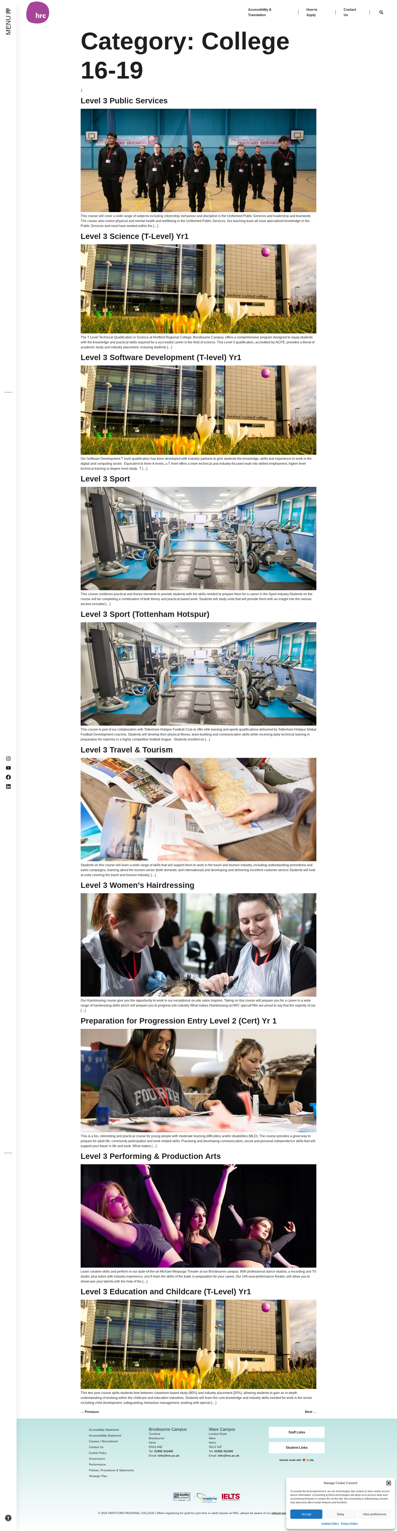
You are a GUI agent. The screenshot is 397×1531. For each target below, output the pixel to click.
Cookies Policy (330, 1523)
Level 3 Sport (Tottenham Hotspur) (145, 614)
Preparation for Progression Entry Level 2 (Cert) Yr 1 (179, 1020)
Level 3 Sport (105, 478)
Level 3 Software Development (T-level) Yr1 (161, 357)
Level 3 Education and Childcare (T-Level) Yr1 (166, 1291)
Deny (340, 1514)
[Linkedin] (8, 786)
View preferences (374, 1514)
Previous (90, 1412)
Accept (306, 1514)
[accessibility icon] (8, 1518)
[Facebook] (8, 777)
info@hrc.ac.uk (168, 1455)
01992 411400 (163, 1451)
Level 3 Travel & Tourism (127, 749)
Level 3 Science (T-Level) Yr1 (135, 236)
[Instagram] (8, 758)
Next (310, 1412)
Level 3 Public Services (124, 100)
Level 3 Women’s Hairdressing (137, 885)
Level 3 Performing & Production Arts (151, 1156)
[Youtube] (8, 768)
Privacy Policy (349, 1523)
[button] (389, 1483)
